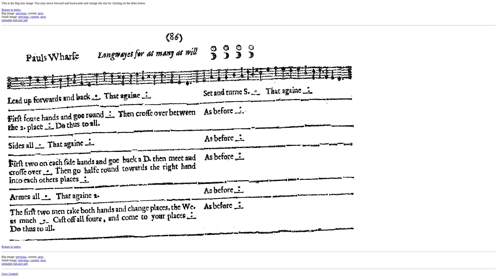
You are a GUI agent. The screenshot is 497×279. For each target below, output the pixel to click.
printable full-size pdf (15, 20)
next (40, 13)
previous (21, 13)
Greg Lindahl (10, 274)
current (34, 16)
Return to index (11, 9)
